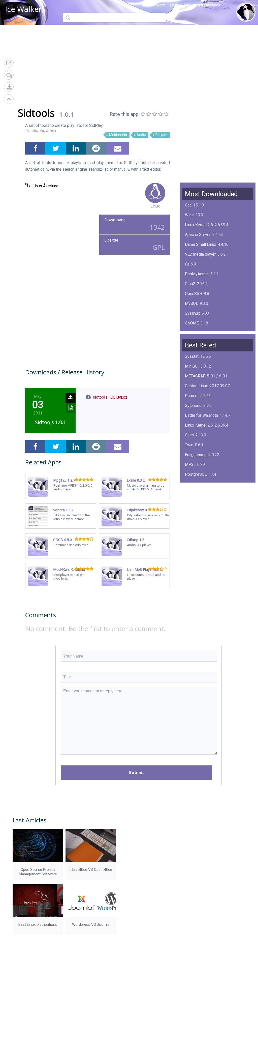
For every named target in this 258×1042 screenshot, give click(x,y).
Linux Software (152, 5)
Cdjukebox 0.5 (138, 510)
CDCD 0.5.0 (62, 539)
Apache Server (198, 234)
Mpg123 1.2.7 (64, 480)
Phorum (192, 395)
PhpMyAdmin (197, 274)
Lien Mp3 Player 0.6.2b (145, 569)
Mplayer (192, 533)
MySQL (191, 303)
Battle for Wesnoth (201, 415)
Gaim (189, 435)
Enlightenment (197, 454)
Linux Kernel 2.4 (199, 513)
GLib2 (190, 283)
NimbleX (192, 494)
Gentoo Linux (196, 385)
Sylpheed (193, 405)
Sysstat (192, 356)
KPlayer (192, 484)
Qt (187, 264)
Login (174, 5)
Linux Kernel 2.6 (199, 224)
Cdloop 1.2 (135, 539)
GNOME (192, 323)
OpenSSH (193, 293)
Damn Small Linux (200, 244)
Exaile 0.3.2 (136, 480)
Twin (189, 444)
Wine (189, 215)
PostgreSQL (196, 474)
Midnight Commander (203, 503)
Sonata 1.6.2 (63, 510)
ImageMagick (197, 333)
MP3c (190, 464)
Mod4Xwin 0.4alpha (69, 569)
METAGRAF (195, 376)
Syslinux (192, 313)
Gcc (188, 205)
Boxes (190, 523)
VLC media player (200, 254)
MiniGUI (192, 366)
